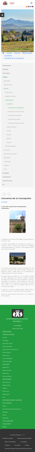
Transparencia (7, 177)
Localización (7, 161)
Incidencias (7, 445)
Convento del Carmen (14, 119)
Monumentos (27, 53)
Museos (9, 134)
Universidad (6, 73)
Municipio (5, 69)
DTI (4, 184)
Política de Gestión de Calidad (24, 438)
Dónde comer (6, 391)
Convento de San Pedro (14, 115)
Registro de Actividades (10, 441)
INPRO (23, 435)
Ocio (4, 397)
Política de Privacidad (8, 438)
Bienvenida (7, 81)
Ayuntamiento (7, 65)
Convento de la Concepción (14, 58)
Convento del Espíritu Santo (16, 123)
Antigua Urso (8, 92)
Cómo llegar (5, 340)
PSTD (5, 169)
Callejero (6, 165)
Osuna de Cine (6, 355)
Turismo (9, 53)
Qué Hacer (7, 150)
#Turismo (4, 202)
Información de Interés (10, 154)
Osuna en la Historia (7, 346)
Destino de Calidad (7, 361)
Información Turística (8, 343)
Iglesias (9, 138)
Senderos (5, 388)
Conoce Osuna (8, 85)
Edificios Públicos (12, 127)
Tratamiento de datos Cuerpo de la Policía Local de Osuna (18, 448)
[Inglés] (29, 6)
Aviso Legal (17, 445)
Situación (5, 337)
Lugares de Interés (10, 96)
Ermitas (9, 131)
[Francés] (31, 6)
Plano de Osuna (6, 382)
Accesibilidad (24, 441)
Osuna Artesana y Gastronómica (10, 349)
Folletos (4, 406)
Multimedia (7, 157)
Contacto (27, 445)
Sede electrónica (7, 180)
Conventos (8, 56)
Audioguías (5, 412)
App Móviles (5, 418)
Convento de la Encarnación (16, 111)
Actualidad (6, 173)
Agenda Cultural (6, 385)
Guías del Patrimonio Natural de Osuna (12, 409)
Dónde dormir (6, 394)
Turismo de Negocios (8, 358)
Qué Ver (17, 53)
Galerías (5, 415)
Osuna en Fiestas (7, 352)
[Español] (27, 6)
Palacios (9, 142)
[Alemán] (33, 6)
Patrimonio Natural (10, 146)
